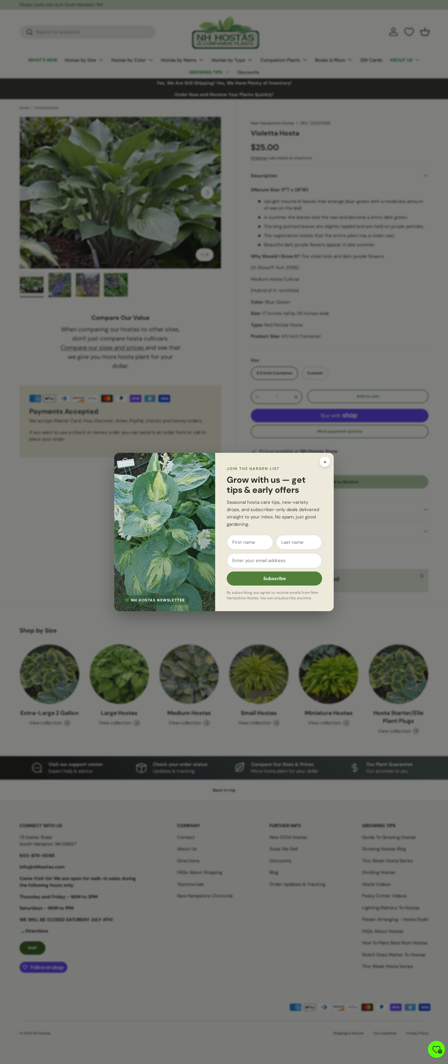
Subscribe (274, 578)
